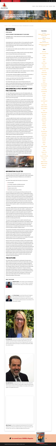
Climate (44, 61)
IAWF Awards (44, 114)
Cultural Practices (44, 72)
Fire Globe (44, 87)
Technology (44, 154)
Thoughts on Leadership (44, 155)
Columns (44, 64)
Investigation (44, 118)
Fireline (44, 99)
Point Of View (44, 127)
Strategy (44, 150)
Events (47, 6)
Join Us (44, 6)
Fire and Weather (44, 85)
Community (44, 66)
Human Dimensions (44, 112)
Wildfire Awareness (44, 161)
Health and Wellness (44, 106)
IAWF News (44, 116)
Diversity (44, 76)
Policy (44, 129)
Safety (44, 144)
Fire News (44, 93)
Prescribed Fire (44, 133)
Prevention (44, 137)
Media (37, 6)
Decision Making (44, 74)
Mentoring (44, 121)
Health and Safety (44, 104)
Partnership (44, 125)
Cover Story (44, 70)
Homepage (6, 25)
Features (44, 82)
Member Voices (44, 119)
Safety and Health (44, 146)
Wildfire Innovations (44, 163)
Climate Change (44, 63)
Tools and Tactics (44, 157)
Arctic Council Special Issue (44, 53)
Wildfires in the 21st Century (44, 42)
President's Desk (44, 135)
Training (44, 159)
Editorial (44, 80)
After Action (44, 51)
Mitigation (44, 123)
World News (44, 167)
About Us (33, 6)
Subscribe (50, 6)
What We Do (41, 6)
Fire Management (44, 91)
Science (44, 148)
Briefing (44, 59)
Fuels (44, 102)
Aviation (44, 55)
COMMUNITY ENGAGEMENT (44, 68)
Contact (54, 6)
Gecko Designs (49, 444)
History (44, 110)
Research (44, 140)
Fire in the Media (44, 89)
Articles (10, 25)
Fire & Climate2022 (44, 83)
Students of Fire (44, 152)
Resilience (44, 142)
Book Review (44, 57)
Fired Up (44, 97)
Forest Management (44, 100)
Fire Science (44, 95)
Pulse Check (44, 138)
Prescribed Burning (44, 131)
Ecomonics (44, 78)
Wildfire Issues (44, 165)
